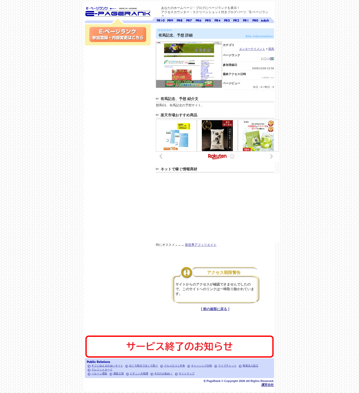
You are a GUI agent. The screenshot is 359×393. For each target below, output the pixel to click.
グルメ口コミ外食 (174, 365)
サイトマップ (186, 373)
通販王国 (118, 373)
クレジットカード (101, 369)
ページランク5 (208, 20)
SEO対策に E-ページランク (118, 10)
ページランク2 (236, 20)
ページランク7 (189, 20)
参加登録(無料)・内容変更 (117, 34)
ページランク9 (170, 20)
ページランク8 (179, 20)
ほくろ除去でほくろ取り (143, 365)
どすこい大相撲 (139, 373)
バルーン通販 (99, 373)
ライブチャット (227, 365)
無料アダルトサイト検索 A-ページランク (264, 20)
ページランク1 (245, 20)
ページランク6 (198, 20)
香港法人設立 (250, 365)
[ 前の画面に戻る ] (215, 309)
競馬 (271, 48)
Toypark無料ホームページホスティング (267, 385)
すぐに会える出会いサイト (107, 365)
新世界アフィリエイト (201, 245)
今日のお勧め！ (163, 373)
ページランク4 (217, 20)
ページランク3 (227, 20)
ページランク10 (160, 20)
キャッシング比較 (201, 365)
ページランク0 (255, 20)
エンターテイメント (252, 48)
